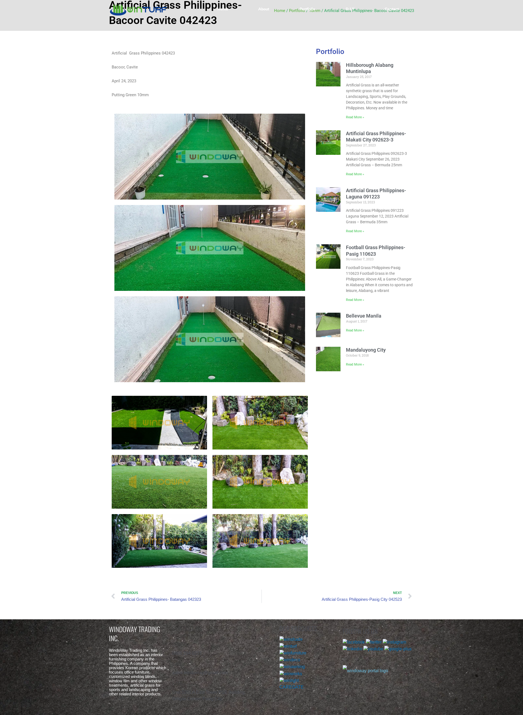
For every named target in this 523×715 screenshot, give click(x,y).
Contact (392, 8)
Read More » (355, 117)
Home (222, 8)
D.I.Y (350, 8)
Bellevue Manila (363, 316)
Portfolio (307, 8)
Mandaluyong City (366, 350)
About (263, 8)
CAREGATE (291, 687)
